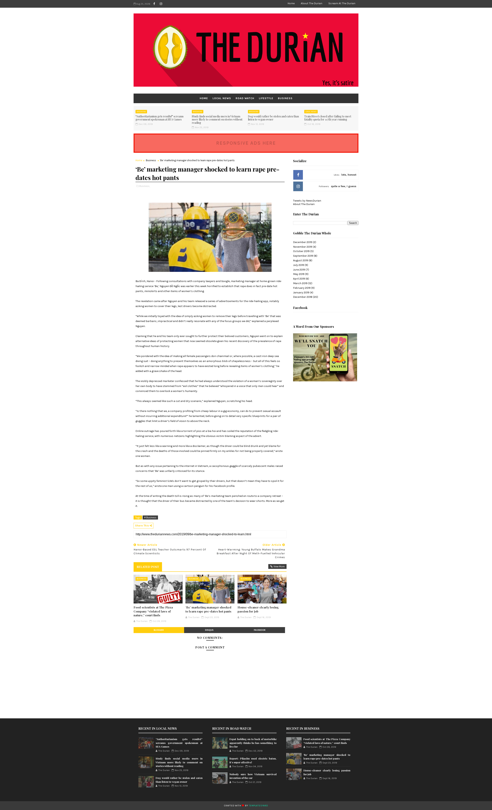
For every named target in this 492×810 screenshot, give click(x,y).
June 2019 (299, 269)
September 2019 (303, 255)
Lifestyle (266, 98)
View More (279, 566)
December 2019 (302, 242)
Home (291, 3)
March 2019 (300, 283)
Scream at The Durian (341, 3)
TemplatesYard (258, 805)
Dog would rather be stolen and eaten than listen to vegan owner (273, 118)
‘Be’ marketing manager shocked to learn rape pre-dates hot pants (208, 609)
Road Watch (245, 98)
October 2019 (301, 251)
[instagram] (161, 4)
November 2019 (302, 246)
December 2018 (302, 297)
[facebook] (154, 4)
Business (285, 98)
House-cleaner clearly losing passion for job (258, 609)
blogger (159, 630)
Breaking (141, 111)
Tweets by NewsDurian (307, 200)
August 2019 (300, 260)
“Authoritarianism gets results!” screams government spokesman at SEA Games (159, 118)
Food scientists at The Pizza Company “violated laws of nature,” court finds (153, 611)
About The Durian (311, 3)
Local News (222, 98)
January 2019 (301, 292)
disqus (209, 630)
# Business (150, 517)
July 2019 (298, 265)
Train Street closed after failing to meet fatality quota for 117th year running (327, 118)
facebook (260, 630)
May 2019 (298, 274)
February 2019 (302, 288)
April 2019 (299, 278)
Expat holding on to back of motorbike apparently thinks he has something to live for (252, 742)
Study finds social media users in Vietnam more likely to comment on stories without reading (217, 120)
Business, (144, 186)
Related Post (148, 567)
